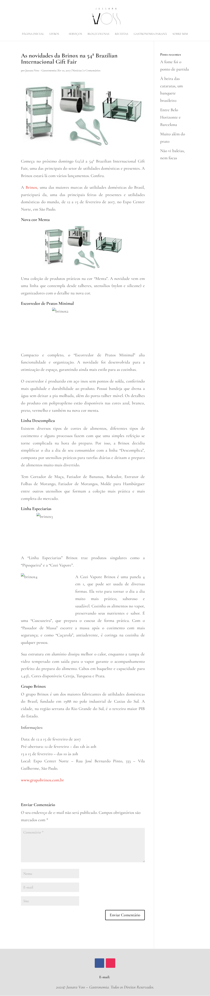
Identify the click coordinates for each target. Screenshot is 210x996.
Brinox (31, 187)
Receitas (121, 34)
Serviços (75, 34)
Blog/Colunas (98, 34)
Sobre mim (180, 34)
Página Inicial (33, 34)
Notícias (77, 70)
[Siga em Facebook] (99, 963)
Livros (54, 34)
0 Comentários (91, 70)
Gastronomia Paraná (150, 34)
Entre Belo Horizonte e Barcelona (170, 117)
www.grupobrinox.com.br (42, 780)
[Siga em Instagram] (110, 963)
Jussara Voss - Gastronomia (40, 70)
